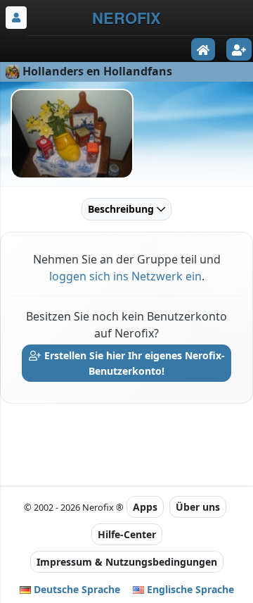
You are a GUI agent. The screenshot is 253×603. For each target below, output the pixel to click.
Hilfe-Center (127, 534)
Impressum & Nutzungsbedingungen (127, 561)
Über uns (198, 507)
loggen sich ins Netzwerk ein (125, 276)
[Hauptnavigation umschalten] (16, 17)
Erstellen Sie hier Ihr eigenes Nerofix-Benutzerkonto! (133, 363)
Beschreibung (122, 209)
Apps (145, 507)
